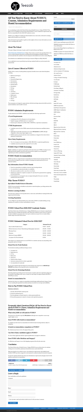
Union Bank (56, 166)
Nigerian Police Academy (59, 131)
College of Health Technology (60, 77)
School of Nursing (58, 151)
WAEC (55, 177)
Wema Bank (56, 179)
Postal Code (56, 144)
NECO (55, 125)
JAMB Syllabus (57, 112)
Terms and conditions (62, 408)
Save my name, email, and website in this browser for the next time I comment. (26, 399)
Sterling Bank (57, 157)
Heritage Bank (57, 92)
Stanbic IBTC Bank (58, 153)
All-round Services (58, 73)
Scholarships (57, 146)
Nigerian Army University (59, 127)
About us (43, 408)
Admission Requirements (59, 69)
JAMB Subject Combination (60, 110)
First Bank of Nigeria (58, 88)
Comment (10, 378)
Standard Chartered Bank (59, 155)
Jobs (55, 114)
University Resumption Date (60, 174)
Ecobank (56, 82)
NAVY (55, 123)
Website (10, 395)
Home (9, 13)
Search (55, 17)
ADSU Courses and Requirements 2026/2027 (64, 42)
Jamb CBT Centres (58, 103)
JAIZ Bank (56, 99)
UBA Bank (56, 164)
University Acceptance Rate (60, 170)
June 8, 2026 (12, 27)
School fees (28, 13)
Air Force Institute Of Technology (61, 71)
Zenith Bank (56, 181)
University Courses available (60, 172)
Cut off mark (38, 13)
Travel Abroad (57, 161)
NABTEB (56, 120)
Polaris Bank (56, 135)
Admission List (49, 13)
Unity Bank (56, 168)
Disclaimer (72, 408)
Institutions (56, 94)
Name (9, 388)
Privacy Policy (51, 408)
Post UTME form (18, 13)
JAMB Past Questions (58, 105)
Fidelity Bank (57, 86)
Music (55, 118)
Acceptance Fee (57, 62)
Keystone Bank (57, 116)
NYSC (62, 13)
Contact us (36, 408)
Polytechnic (56, 138)
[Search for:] (64, 34)
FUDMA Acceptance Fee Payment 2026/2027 (64, 51)
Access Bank (56, 64)
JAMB (57, 13)
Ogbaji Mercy (19, 27)
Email (9, 392)
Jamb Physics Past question (60, 107)
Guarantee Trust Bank (59, 90)
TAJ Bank (56, 159)
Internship (56, 97)
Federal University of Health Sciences (16, 52)
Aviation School (57, 75)
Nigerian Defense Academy (60, 129)
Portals (55, 140)
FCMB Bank (56, 84)
